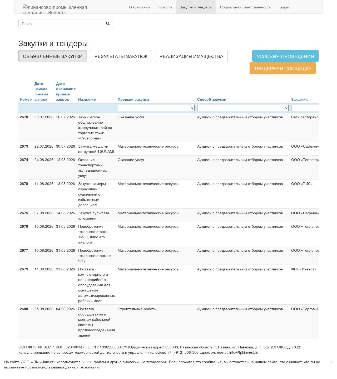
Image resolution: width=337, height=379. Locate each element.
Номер (26, 99)
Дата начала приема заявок (41, 91)
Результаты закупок (121, 55)
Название (87, 99)
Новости (165, 6)
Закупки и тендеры (196, 6)
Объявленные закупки (52, 55)
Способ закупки (211, 99)
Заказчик (299, 99)
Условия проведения (285, 55)
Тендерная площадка (282, 68)
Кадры (284, 6)
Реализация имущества (191, 55)
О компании (139, 6)
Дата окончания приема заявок (66, 91)
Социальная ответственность (245, 6)
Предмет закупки (133, 99)
